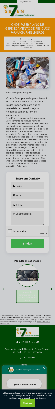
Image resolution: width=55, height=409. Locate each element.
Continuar (27, 403)
